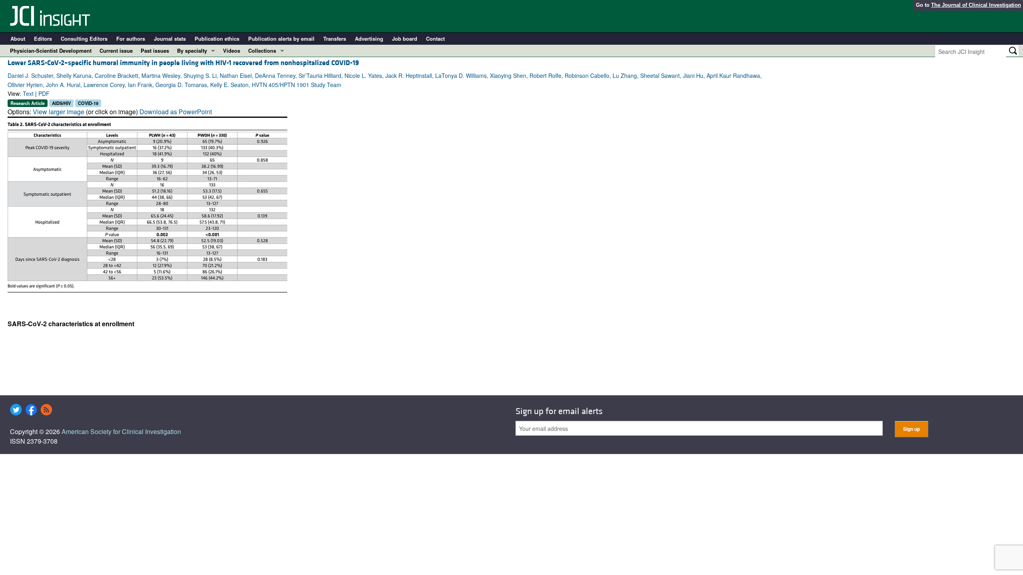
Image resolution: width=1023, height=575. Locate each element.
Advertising (369, 38)
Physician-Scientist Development (51, 50)
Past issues (155, 50)
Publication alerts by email (281, 38)
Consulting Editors (84, 38)
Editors (43, 38)
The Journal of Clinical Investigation (976, 5)
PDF (44, 93)
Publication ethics (217, 38)
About (17, 38)
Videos (231, 50)
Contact (435, 38)
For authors (130, 38)
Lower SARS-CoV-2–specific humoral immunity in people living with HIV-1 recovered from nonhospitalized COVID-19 (183, 62)
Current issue (116, 50)
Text (28, 93)
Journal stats (170, 38)
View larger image (58, 111)
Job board (404, 38)
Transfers (334, 38)
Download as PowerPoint (175, 111)
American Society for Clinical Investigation (121, 431)
